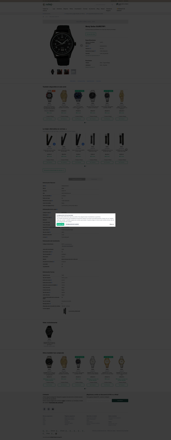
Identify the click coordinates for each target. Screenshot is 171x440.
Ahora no (112, 224)
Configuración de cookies (72, 224)
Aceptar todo (60, 224)
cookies (76, 217)
